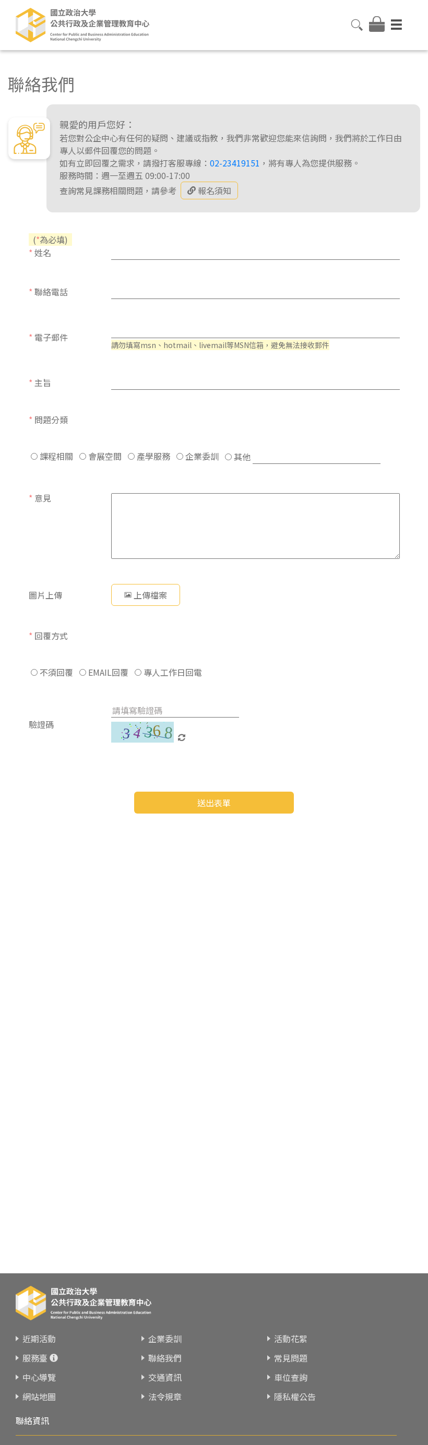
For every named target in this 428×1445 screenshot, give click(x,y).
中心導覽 (39, 1377)
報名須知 (214, 190)
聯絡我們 (165, 1358)
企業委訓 (201, 456)
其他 (241, 456)
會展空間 (104, 456)
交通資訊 (165, 1377)
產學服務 (152, 456)
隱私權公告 (295, 1396)
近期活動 (39, 1338)
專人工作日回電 (171, 672)
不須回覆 (55, 672)
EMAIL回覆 (107, 672)
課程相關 (55, 456)
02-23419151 (235, 163)
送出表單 (214, 802)
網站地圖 (39, 1396)
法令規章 (165, 1396)
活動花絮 (290, 1338)
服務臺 (34, 1358)
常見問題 (290, 1358)
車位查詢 (290, 1377)
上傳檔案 (150, 595)
